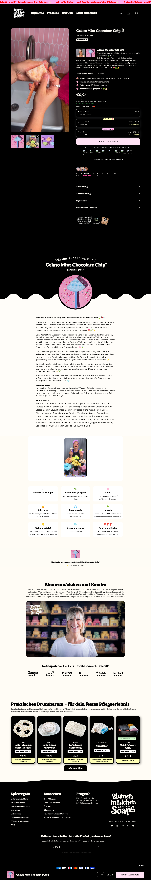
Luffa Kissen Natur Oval (49, 746)
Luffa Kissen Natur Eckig (75, 746)
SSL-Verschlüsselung (20, 821)
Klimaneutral (49, 810)
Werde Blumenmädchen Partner (57, 817)
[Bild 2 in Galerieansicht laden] (47, 141)
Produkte (53, 12)
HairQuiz (67, 12)
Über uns (47, 806)
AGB (13, 825)
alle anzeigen (75, 768)
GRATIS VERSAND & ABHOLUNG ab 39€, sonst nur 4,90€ (91, 101)
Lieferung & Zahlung (19, 799)
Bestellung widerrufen (20, 806)
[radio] (108, 113)
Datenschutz (16, 814)
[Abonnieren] (98, 847)
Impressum (15, 810)
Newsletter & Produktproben (56, 814)
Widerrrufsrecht (18, 802)
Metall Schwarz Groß (128, 746)
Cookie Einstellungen (20, 817)
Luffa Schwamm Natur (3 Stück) (23, 746)
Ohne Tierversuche (52, 802)
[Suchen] (121, 13)
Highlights (37, 12)
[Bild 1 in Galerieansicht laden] (17, 141)
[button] (136, 13)
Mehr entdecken (86, 12)
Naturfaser (102, 746)
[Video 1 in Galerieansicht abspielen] (32, 141)
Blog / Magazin (50, 799)
